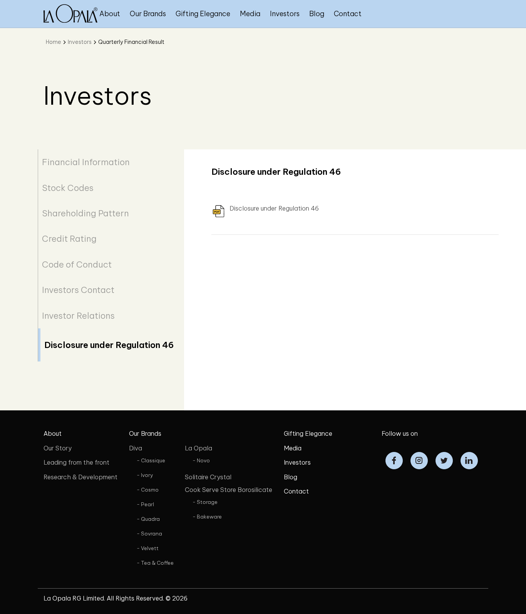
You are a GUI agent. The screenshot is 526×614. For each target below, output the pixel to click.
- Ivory (145, 475)
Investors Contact (78, 289)
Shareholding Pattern (85, 213)
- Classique (151, 460)
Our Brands (148, 13)
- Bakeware (207, 517)
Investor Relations (78, 315)
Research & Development (80, 477)
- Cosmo (148, 490)
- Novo (201, 460)
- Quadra (148, 519)
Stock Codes (68, 187)
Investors (285, 13)
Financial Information (86, 162)
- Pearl (145, 504)
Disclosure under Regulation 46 (109, 345)
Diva (135, 448)
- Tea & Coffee (155, 563)
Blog (316, 13)
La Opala (198, 448)
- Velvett (148, 548)
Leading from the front (76, 462)
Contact (348, 13)
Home (53, 41)
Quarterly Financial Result (131, 41)
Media (250, 13)
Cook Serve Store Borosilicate (228, 490)
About (109, 13)
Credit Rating (69, 238)
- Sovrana (149, 533)
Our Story (58, 448)
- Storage (205, 502)
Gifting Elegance (203, 13)
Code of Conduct (77, 264)
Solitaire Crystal (208, 477)
